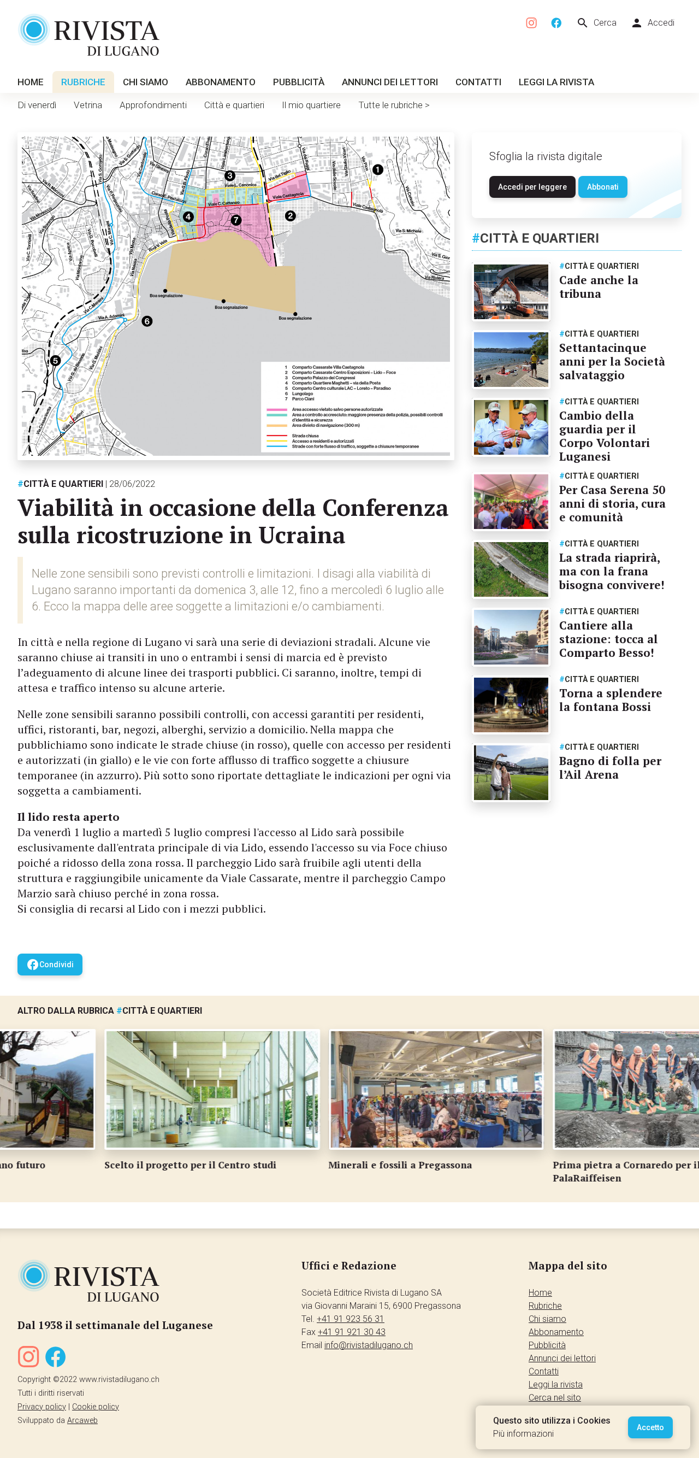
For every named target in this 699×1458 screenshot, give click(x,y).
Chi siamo (145, 82)
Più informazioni (523, 1433)
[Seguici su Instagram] (531, 23)
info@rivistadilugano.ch (368, 1345)
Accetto (650, 1427)
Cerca (596, 23)
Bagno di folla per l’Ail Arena (610, 767)
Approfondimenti (153, 104)
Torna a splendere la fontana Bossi (610, 699)
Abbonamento (221, 82)
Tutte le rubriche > (394, 104)
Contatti (478, 82)
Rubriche (83, 82)
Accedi (652, 23)
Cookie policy (95, 1407)
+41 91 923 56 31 (350, 1319)
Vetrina (88, 104)
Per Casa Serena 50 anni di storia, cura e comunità (612, 503)
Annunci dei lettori (390, 82)
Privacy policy (41, 1407)
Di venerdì (36, 104)
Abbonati (603, 187)
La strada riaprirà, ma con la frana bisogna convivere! (612, 571)
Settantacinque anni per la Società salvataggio (612, 361)
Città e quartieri (234, 104)
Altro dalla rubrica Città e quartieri (109, 1011)
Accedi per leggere (532, 187)
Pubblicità (298, 82)
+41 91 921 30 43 (352, 1332)
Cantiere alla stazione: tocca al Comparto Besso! (608, 639)
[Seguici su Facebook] (556, 23)
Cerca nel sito (555, 1397)
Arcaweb (82, 1420)
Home (30, 82)
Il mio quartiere (311, 104)
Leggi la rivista (556, 82)
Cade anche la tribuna (598, 286)
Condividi (50, 964)
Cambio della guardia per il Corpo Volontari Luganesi (604, 436)
